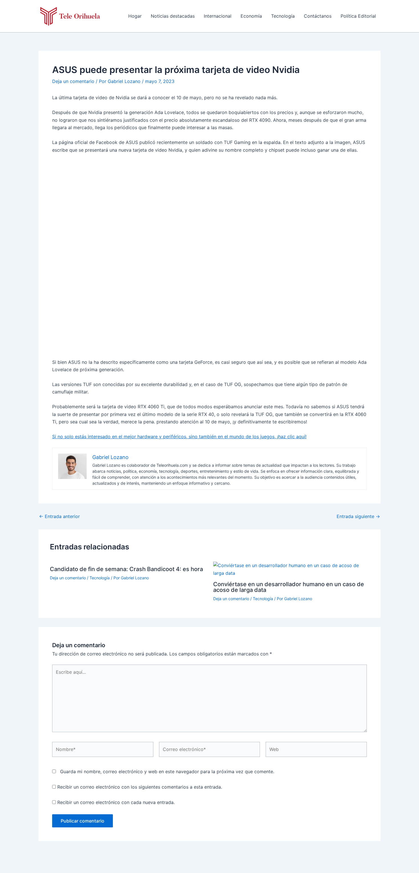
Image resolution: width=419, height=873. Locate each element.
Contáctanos (317, 16)
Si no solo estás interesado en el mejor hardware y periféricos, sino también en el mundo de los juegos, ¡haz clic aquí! (179, 436)
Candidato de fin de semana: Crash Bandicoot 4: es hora (126, 569)
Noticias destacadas (173, 16)
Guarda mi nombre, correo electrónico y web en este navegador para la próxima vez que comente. (167, 771)
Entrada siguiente (358, 516)
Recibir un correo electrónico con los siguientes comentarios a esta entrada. (139, 787)
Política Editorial (358, 16)
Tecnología (283, 16)
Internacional (217, 16)
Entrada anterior (59, 516)
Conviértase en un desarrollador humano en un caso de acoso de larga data (288, 587)
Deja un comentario (73, 81)
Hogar (135, 16)
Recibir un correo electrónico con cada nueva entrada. (116, 802)
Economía (251, 16)
